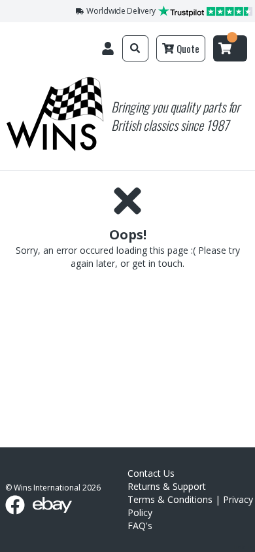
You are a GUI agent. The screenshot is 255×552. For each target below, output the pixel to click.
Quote (188, 48)
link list (244, 547)
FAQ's (140, 525)
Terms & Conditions (170, 499)
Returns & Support (167, 486)
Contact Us (151, 473)
